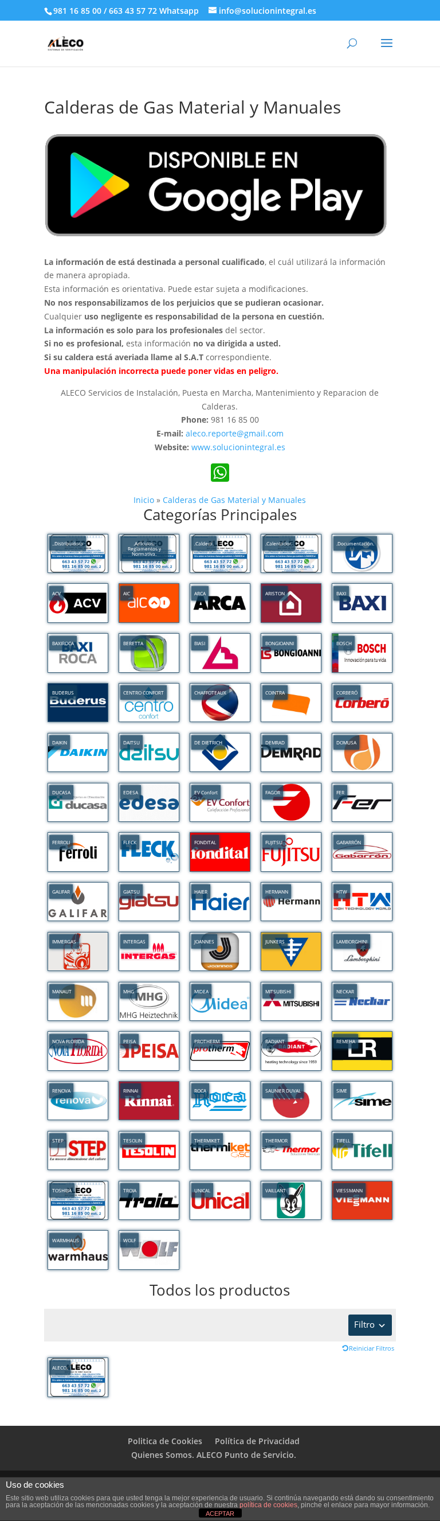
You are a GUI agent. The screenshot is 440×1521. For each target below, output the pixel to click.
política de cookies (268, 1505)
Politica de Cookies (165, 1441)
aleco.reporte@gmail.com (235, 433)
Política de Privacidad (257, 1441)
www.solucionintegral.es (238, 447)
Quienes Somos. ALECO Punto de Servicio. (213, 1454)
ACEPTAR (220, 1513)
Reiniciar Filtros (371, 1348)
